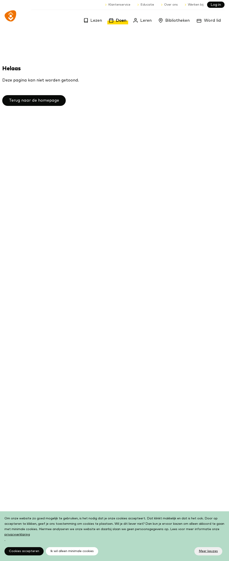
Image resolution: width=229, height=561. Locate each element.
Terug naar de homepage (34, 100)
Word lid (212, 21)
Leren (146, 21)
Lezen (96, 21)
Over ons (171, 4)
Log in (216, 4)
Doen (121, 21)
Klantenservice (119, 4)
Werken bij (196, 4)
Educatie (147, 4)
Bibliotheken (177, 21)
